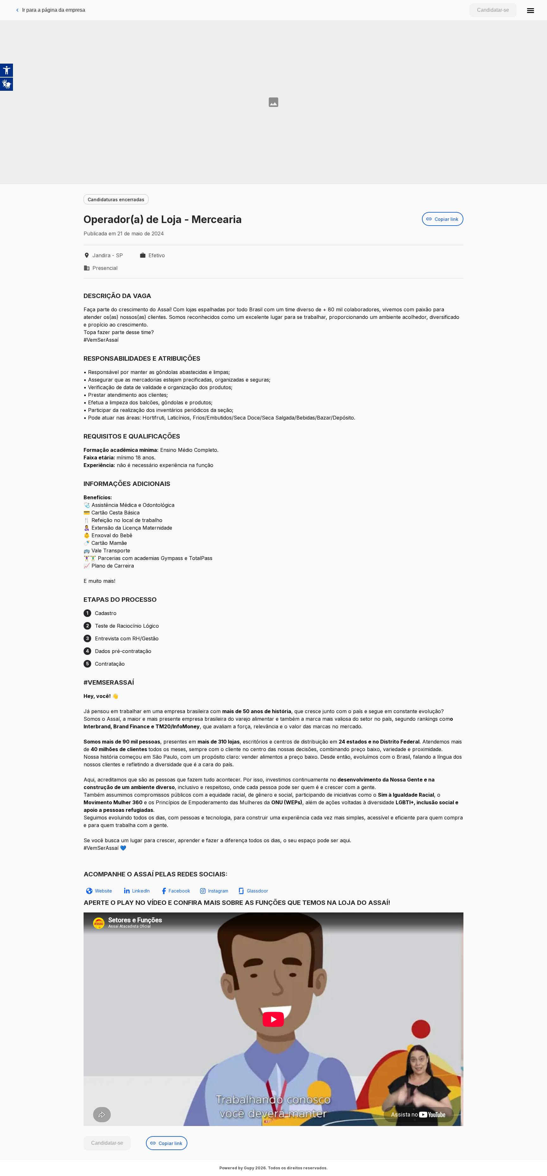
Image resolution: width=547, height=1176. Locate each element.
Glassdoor (257, 890)
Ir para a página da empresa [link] (53, 10)
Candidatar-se (493, 10)
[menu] (531, 10)
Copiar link (446, 219)
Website (103, 890)
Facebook (179, 890)
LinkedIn (141, 890)
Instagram (218, 890)
